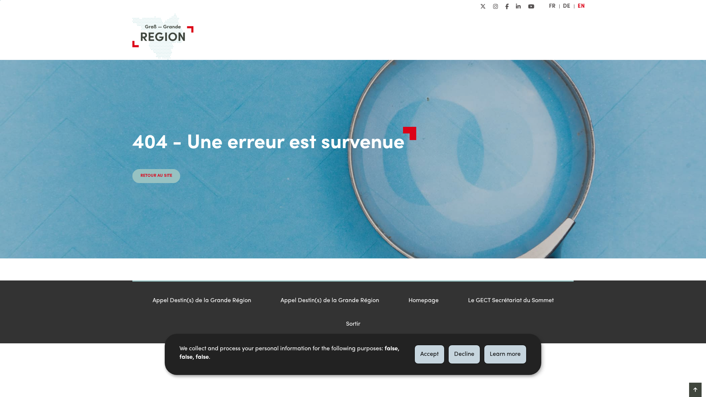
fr (552, 6)
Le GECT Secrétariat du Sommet (511, 301)
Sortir (353, 324)
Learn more (505, 354)
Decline (464, 354)
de (566, 6)
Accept (429, 354)
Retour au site (156, 176)
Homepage (424, 301)
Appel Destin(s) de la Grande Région (202, 301)
